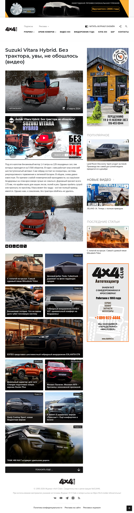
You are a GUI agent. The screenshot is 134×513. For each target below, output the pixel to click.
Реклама (43, 26)
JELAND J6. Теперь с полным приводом (105, 208)
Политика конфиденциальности (48, 507)
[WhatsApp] (21, 246)
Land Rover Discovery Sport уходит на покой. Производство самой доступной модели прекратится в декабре (107, 166)
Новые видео (101, 180)
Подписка (28, 26)
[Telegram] (17, 246)
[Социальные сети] (120, 26)
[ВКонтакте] (6, 246)
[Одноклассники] (10, 246)
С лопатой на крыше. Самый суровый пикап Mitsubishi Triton (107, 251)
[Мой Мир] (14, 246)
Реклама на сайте (73, 507)
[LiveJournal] (25, 246)
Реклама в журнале (92, 507)
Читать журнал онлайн (100, 26)
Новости (38, 256)
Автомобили (15, 109)
